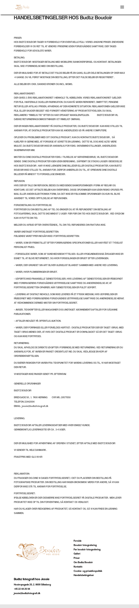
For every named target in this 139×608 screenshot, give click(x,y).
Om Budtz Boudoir (83, 562)
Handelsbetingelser (84, 575)
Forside (77, 540)
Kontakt (78, 566)
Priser (77, 557)
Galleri (77, 553)
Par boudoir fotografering (87, 549)
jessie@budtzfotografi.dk (27, 593)
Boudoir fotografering (85, 545)
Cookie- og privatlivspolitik (88, 570)
